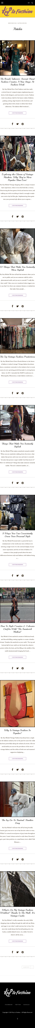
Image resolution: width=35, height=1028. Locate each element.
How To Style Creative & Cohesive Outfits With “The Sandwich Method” (18, 629)
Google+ (26, 1004)
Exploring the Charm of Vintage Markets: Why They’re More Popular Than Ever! (17, 177)
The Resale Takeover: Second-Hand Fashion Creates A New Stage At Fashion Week (17, 81)
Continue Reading (17, 112)
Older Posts (26, 967)
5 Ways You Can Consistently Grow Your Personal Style (17, 535)
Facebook (8, 1004)
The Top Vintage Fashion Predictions (17, 356)
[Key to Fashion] (17, 11)
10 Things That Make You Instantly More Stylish (17, 268)
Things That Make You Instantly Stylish (17, 445)
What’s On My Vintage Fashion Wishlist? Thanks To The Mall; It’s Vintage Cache (17, 912)
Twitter (18, 1004)
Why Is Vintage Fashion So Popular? (17, 732)
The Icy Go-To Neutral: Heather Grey (17, 822)
